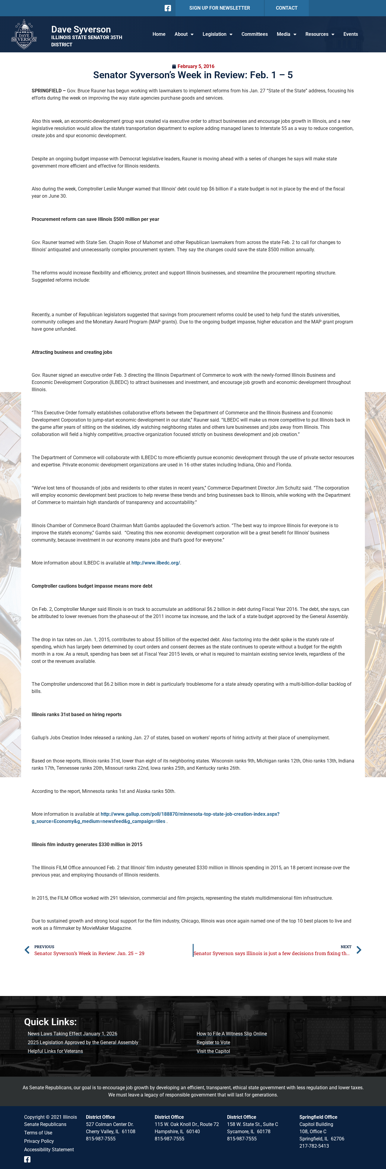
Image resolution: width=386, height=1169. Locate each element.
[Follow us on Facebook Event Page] (29, 1159)
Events (350, 34)
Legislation (214, 34)
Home (159, 34)
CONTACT (287, 8)
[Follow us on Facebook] (167, 8)
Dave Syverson (81, 29)
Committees (255, 34)
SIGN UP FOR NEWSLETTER (219, 8)
